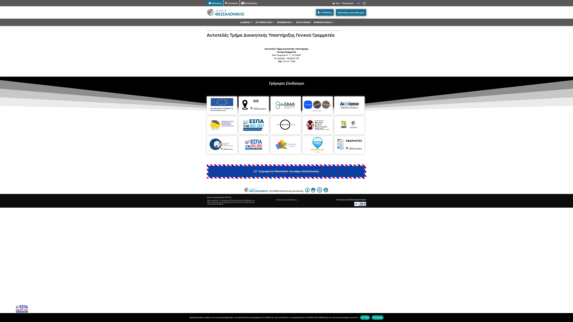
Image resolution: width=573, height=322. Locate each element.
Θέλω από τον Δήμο (223, 30)
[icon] (307, 191)
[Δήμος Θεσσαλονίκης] (231, 12)
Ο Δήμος (238, 30)
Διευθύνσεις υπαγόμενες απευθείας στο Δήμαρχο (265, 30)
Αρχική (209, 30)
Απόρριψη (377, 317)
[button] (364, 3)
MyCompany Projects (357, 200)
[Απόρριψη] (569, 317)
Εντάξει (365, 317)
